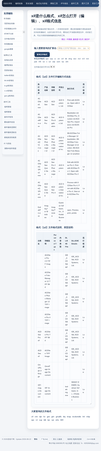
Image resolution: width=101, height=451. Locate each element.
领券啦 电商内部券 (74, 439)
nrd (87, 59)
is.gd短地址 (8, 86)
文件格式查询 (9, 39)
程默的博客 (8, 3)
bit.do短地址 (9, 80)
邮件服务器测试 (10, 127)
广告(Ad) (44, 439)
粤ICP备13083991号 (57, 443)
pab (35, 62)
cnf (62, 59)
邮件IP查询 (8, 117)
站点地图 (68, 443)
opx (32, 420)
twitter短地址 (9, 75)
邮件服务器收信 (10, 132)
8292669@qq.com (91, 443)
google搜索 (8, 49)
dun (74, 59)
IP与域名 (64, 3)
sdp (53, 62)
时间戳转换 (8, 44)
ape (47, 59)
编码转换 (19, 3)
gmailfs (59, 417)
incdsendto (76, 417)
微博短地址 (8, 65)
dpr (40, 417)
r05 (40, 62)
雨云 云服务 (57, 439)
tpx (49, 420)
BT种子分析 (8, 34)
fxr (44, 417)
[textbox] (74, 48)
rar (44, 62)
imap (69, 417)
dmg (70, 59)
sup (40, 420)
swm (58, 62)
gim (52, 417)
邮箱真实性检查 (10, 137)
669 (61, 420)
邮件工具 (75, 3)
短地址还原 (8, 60)
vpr (52, 420)
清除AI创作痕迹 (10, 148)
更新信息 (76, 443)
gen (48, 417)
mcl (79, 59)
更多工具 (96, 3)
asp (51, 59)
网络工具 (54, 3)
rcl (37, 420)
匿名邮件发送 (9, 122)
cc (55, 59)
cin (59, 59)
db (66, 59)
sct (50, 62)
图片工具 (85, 3)
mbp (88, 417)
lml (84, 417)
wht (67, 62)
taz (63, 62)
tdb (45, 420)
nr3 (83, 59)
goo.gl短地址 (9, 96)
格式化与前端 (41, 3)
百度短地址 (8, 70)
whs (57, 420)
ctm (36, 417)
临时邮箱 (7, 107)
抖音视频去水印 (10, 29)
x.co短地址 (8, 91)
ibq (64, 417)
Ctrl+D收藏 (91, 439)
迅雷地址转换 (9, 23)
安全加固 (29, 3)
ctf (32, 417)
